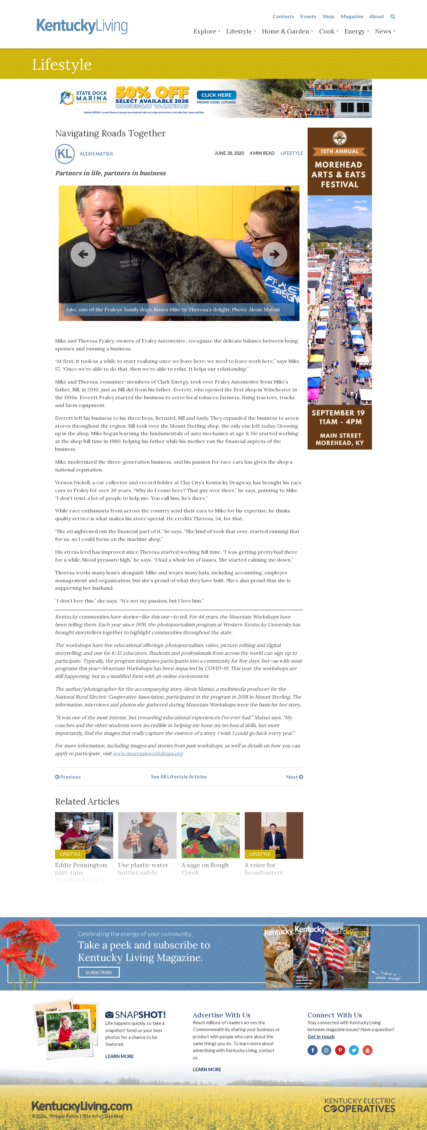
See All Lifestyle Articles (179, 776)
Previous (70, 776)
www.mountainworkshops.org (148, 753)
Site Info (92, 1116)
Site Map (114, 1116)
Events (308, 16)
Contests (283, 16)
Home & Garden (285, 31)
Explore (204, 31)
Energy (354, 31)
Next (292, 776)
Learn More (119, 1056)
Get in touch (321, 1036)
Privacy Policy (64, 1116)
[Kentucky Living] (83, 25)
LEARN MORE (207, 1069)
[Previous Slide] (83, 254)
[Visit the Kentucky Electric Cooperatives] (359, 1105)
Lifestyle (239, 31)
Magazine (352, 16)
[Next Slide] (274, 254)
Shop (328, 16)
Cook (326, 31)
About (376, 16)
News (383, 31)
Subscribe (99, 972)
